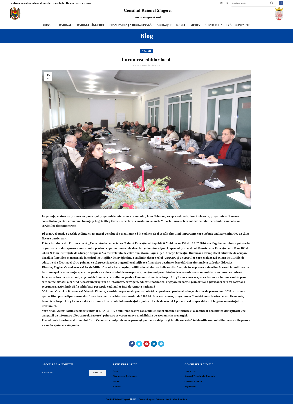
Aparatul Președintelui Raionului (199, 376)
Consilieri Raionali (193, 381)
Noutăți (146, 51)
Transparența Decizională (125, 376)
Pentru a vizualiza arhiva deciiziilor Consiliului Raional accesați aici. (50, 2)
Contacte (117, 387)
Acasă (115, 371)
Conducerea (189, 371)
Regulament (190, 387)
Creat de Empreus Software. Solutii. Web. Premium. (163, 399)
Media (116, 381)
